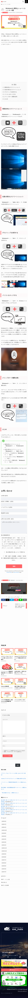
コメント (5, 719)
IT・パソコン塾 (5, 12)
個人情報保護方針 (5, 535)
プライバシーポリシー (22, 991)
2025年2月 (4, 827)
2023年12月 (4, 848)
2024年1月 (4, 845)
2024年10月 (4, 830)
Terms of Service (16, 572)
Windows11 (13, 580)
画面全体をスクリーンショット (12, 87)
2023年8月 (4, 857)
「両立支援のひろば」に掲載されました (10, 792)
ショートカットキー (19, 580)
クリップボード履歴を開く (11, 96)
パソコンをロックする (10, 94)
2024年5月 (4, 836)
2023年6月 (4, 862)
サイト (4, 745)
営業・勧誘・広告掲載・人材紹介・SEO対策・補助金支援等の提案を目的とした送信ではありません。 (14, 558)
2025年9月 (4, 821)
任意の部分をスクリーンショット (12, 89)
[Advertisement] (14, 64)
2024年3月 (4, 842)
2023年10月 (4, 851)
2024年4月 (4, 839)
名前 (4, 736)
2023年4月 (4, 868)
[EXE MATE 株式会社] (4, 1)
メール (5, 741)
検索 (18, 765)
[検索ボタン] (23, 1)
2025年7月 (4, 824)
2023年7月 (4, 859)
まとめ (6, 99)
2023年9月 (4, 854)
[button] (3, 600)
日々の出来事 (6, 885)
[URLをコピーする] (25, 600)
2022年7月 (4, 871)
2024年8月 (4, 833)
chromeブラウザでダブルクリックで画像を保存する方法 (13, 778)
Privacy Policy (9, 572)
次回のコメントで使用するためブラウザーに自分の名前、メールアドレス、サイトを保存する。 (14, 751)
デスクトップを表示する (10, 92)
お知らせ (5, 882)
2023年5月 (4, 865)
